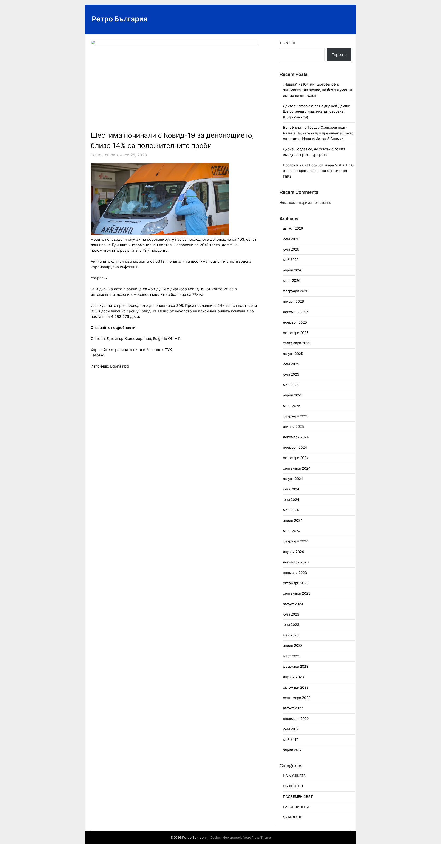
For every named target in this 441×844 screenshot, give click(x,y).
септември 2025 (296, 343)
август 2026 (293, 228)
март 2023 (291, 656)
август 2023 (293, 604)
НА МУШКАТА (294, 775)
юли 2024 (291, 489)
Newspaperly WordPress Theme (247, 837)
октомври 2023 (296, 583)
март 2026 (291, 280)
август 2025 (293, 353)
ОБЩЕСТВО (293, 786)
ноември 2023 (295, 572)
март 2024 (291, 531)
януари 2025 (293, 426)
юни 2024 (291, 499)
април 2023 (292, 645)
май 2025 (291, 385)
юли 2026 (291, 239)
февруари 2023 (295, 666)
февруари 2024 (295, 541)
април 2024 (292, 520)
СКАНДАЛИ (292, 817)
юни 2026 (291, 249)
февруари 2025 (295, 416)
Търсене (288, 43)
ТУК (168, 349)
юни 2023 (291, 624)
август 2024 (293, 478)
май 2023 (291, 635)
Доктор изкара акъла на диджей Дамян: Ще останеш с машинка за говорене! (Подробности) (316, 111)
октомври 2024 (296, 458)
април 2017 (292, 750)
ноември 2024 (295, 447)
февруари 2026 (295, 291)
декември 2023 (296, 562)
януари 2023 (293, 677)
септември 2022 (296, 698)
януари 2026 (293, 301)
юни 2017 (291, 729)
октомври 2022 (295, 687)
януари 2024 (293, 552)
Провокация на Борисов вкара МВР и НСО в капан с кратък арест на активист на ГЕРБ (318, 171)
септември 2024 (297, 468)
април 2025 (292, 395)
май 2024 (291, 510)
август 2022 (293, 708)
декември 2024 (296, 437)
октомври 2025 (295, 333)
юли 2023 (291, 614)
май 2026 (291, 259)
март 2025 (291, 406)
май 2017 (290, 739)
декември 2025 (296, 312)
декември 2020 (296, 718)
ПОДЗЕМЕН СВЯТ (298, 796)
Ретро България (119, 19)
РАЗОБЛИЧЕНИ (296, 807)
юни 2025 (291, 374)
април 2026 (292, 270)
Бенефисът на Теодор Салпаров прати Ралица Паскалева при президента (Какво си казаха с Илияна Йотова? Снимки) (318, 133)
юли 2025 (291, 364)
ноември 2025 (295, 322)
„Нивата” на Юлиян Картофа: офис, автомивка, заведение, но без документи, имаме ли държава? (318, 90)
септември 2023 (297, 593)
